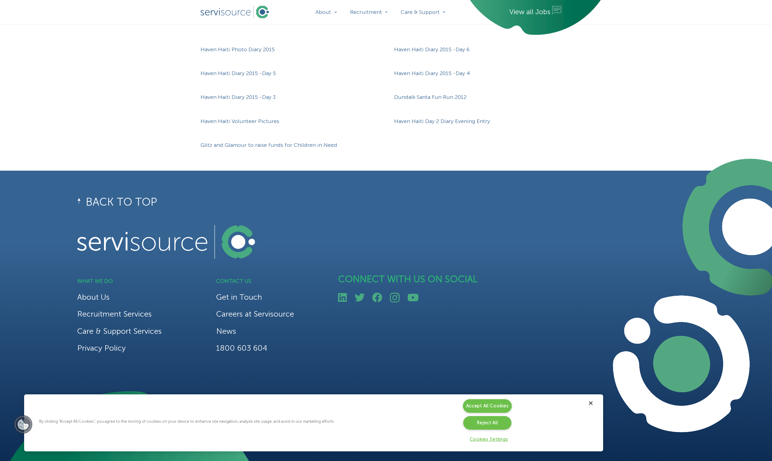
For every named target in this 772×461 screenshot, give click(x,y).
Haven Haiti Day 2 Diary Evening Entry (442, 121)
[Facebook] (377, 297)
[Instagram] (395, 298)
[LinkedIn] (342, 297)
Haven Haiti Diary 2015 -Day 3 (238, 97)
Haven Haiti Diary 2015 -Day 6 (432, 49)
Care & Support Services (119, 331)
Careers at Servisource (255, 314)
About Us (93, 297)
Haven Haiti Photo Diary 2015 (238, 49)
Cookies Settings (489, 439)
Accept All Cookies (487, 406)
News (226, 331)
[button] (23, 424)
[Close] (591, 403)
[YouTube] (413, 297)
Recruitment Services (114, 314)
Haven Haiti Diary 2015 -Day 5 (238, 73)
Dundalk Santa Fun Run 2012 (430, 97)
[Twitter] (360, 297)
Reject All (487, 422)
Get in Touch (239, 297)
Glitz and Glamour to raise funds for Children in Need (269, 145)
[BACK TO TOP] (81, 202)
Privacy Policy (101, 348)
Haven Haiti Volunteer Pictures (240, 121)
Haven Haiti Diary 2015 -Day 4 (432, 73)
